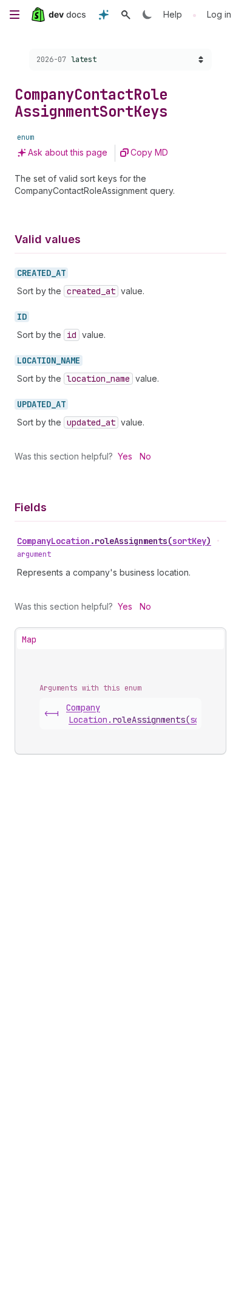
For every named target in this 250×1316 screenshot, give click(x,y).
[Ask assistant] (104, 14)
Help (172, 14)
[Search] (126, 14)
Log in (219, 14)
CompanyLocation (114, 541)
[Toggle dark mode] (147, 14)
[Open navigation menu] (14, 14)
